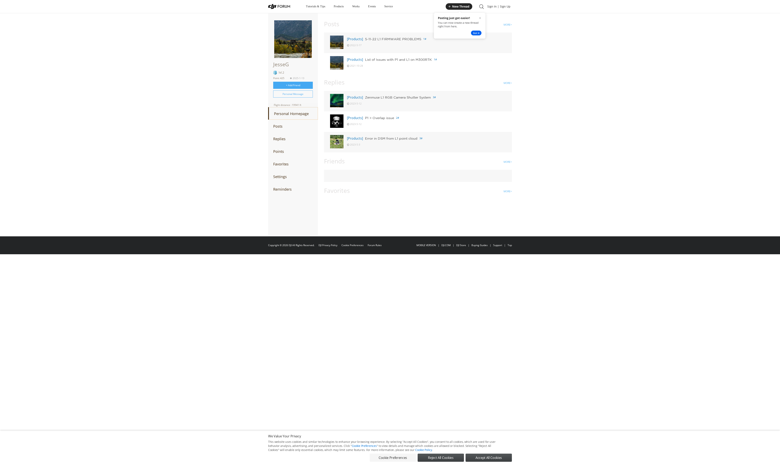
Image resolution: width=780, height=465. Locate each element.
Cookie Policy (423, 450)
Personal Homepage (291, 113)
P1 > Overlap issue (379, 118)
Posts (278, 126)
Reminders (282, 189)
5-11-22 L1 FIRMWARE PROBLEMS (393, 39)
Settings (280, 176)
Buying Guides (479, 245)
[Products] (355, 39)
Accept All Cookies (489, 457)
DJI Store (461, 245)
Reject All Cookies (440, 457)
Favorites (281, 164)
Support (497, 245)
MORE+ (508, 24)
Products (339, 6)
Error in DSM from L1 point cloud (391, 138)
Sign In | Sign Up (498, 6)
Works (356, 6)
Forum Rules (375, 245)
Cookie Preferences (352, 245)
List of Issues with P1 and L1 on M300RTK (398, 59)
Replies (279, 138)
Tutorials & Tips (315, 6)
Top (510, 245)
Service (388, 6)
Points (278, 151)
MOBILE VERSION (426, 245)
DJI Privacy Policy (327, 245)
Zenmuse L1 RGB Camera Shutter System (398, 97)
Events (372, 6)
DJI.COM (446, 245)
